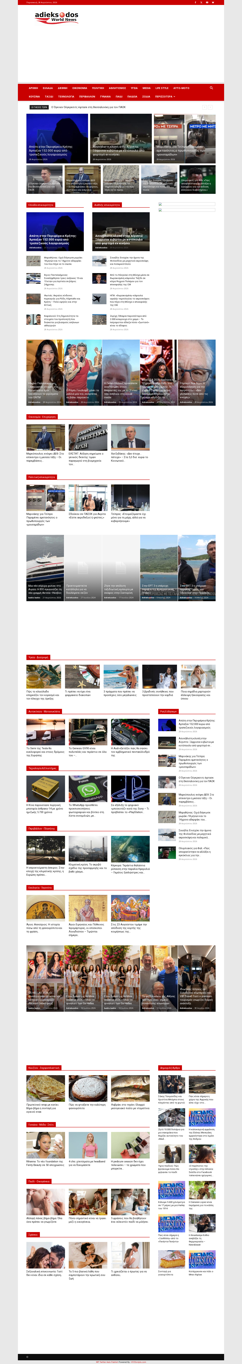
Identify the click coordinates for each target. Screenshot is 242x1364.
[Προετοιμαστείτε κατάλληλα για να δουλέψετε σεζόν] (83, 568)
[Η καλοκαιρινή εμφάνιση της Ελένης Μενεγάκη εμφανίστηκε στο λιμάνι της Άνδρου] (202, 1117)
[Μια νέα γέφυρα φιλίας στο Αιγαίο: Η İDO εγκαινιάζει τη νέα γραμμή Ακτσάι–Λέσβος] (45, 568)
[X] (201, 2)
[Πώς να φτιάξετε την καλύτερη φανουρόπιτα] (88, 1088)
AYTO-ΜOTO (181, 88)
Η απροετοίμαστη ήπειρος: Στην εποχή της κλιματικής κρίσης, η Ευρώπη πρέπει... (45, 871)
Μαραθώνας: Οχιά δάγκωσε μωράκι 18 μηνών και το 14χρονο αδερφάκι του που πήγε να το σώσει (63, 260)
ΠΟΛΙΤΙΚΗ (98, 88)
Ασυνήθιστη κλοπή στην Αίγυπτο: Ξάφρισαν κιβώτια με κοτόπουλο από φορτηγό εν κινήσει (119, 239)
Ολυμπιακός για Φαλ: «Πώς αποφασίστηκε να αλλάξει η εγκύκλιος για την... (195, 852)
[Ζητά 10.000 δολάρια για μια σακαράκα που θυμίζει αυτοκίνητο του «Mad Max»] (171, 1117)
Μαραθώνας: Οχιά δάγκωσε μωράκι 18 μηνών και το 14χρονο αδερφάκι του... (194, 816)
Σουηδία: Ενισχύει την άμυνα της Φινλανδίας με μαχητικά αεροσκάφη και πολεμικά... (195, 834)
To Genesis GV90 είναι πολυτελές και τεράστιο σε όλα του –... (87, 752)
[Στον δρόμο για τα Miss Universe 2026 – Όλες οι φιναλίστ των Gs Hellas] (83, 978)
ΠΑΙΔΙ (119, 96)
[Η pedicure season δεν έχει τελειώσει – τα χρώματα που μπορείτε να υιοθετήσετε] (130, 1145)
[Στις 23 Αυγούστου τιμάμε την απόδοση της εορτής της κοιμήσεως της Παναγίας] (130, 908)
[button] (211, 88)
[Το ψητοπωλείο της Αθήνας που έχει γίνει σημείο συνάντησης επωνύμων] (159, 978)
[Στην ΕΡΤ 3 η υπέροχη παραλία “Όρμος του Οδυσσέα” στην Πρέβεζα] (197, 568)
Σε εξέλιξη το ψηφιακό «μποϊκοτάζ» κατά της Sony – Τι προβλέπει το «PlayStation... (130, 809)
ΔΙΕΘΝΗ (62, 88)
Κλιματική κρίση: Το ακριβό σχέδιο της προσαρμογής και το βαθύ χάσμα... (88, 868)
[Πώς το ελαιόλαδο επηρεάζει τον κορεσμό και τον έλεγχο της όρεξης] (43, 677)
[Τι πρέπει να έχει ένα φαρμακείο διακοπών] (82, 677)
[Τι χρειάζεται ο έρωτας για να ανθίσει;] (130, 1255)
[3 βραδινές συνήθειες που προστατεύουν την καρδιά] (159, 677)
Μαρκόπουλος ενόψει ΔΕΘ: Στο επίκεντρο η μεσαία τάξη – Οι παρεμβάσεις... (45, 457)
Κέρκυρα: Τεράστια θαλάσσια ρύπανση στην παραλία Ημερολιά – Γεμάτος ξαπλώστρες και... (130, 869)
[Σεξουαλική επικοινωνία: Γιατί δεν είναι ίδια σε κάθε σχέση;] (45, 1255)
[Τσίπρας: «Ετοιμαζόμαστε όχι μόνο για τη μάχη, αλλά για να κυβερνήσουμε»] (130, 497)
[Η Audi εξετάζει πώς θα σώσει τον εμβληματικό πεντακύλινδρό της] (130, 732)
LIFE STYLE (162, 88)
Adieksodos (35, 247)
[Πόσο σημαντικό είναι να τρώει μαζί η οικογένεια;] (88, 1202)
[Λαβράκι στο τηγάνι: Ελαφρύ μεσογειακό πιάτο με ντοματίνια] (130, 1088)
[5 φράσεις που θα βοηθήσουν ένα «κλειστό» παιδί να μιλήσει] (130, 1202)
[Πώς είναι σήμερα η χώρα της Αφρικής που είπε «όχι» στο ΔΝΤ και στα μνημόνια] (202, 1084)
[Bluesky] (213, 2)
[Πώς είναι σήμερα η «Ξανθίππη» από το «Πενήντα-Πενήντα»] (171, 1223)
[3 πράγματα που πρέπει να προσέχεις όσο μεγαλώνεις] (121, 677)
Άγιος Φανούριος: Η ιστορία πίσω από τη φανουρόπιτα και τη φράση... (44, 928)
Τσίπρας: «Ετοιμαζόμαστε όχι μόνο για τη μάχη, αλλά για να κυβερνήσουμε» (128, 517)
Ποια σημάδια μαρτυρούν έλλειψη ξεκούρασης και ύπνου (195, 695)
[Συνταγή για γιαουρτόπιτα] (171, 1259)
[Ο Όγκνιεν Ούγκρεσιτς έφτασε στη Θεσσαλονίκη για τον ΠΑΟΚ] (44, 179)
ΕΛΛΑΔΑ (48, 88)
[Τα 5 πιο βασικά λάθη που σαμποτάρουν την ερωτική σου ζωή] (88, 1255)
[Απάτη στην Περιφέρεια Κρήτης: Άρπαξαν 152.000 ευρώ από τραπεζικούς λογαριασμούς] (57, 138)
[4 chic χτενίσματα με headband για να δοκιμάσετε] (88, 1145)
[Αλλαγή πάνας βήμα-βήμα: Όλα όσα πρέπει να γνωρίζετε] (45, 1202)
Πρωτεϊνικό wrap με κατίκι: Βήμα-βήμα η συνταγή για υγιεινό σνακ (42, 1108)
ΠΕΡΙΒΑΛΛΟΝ (87, 96)
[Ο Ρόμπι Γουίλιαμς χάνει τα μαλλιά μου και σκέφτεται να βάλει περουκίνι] (83, 373)
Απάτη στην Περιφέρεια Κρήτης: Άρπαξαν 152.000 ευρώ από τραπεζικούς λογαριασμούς (53, 239)
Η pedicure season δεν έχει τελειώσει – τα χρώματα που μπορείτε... (128, 1165)
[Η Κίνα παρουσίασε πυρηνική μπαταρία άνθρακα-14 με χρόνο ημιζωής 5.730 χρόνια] (45, 789)
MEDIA (147, 88)
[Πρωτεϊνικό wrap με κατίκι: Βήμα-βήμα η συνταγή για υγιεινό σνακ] (45, 1088)
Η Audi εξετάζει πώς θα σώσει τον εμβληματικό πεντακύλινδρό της (130, 752)
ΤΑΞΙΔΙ (49, 96)
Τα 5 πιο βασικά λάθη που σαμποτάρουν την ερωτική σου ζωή (87, 1275)
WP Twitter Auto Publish (107, 1362)
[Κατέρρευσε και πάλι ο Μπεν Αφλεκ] (202, 1259)
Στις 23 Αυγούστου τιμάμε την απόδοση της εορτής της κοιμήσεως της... (129, 928)
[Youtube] (207, 2)
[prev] (204, 107)
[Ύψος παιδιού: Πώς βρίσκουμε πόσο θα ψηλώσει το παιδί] (171, 1154)
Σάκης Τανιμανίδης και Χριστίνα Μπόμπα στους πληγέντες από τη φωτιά (171, 1099)
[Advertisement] (121, 57)
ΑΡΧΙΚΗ (33, 88)
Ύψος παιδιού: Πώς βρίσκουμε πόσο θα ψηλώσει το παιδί (168, 1169)
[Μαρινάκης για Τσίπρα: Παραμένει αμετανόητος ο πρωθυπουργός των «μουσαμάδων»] (185, 138)
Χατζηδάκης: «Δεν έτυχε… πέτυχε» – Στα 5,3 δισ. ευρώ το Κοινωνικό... (129, 457)
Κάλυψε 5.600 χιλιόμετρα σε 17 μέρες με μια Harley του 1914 (171, 1205)
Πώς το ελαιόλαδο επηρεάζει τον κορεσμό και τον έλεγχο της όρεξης (42, 695)
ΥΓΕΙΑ (134, 88)
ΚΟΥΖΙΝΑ (34, 96)
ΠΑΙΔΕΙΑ (132, 96)
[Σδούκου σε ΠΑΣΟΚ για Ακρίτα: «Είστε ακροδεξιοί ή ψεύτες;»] (88, 497)
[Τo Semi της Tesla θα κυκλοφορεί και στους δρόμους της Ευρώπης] (45, 732)
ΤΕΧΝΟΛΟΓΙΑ (66, 96)
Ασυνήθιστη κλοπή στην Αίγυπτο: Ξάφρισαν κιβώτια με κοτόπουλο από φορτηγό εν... (196, 742)
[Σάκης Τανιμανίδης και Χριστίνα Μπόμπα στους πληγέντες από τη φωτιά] (171, 1084)
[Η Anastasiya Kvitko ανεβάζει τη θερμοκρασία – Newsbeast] (202, 1223)
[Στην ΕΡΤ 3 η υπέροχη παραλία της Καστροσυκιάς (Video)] (159, 568)
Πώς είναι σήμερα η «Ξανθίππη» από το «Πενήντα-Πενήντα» (168, 1238)
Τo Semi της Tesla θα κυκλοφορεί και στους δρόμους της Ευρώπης (45, 752)
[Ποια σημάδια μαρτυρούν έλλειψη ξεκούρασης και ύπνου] (198, 677)
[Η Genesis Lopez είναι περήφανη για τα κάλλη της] (202, 1190)
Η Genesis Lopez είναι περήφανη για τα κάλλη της (201, 1205)
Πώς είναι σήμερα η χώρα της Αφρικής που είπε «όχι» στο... (201, 1099)
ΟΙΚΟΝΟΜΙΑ (79, 88)
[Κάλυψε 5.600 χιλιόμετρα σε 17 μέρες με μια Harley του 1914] (171, 1190)
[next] (210, 107)
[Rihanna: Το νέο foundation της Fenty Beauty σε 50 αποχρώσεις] (45, 1145)
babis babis (34, 597)
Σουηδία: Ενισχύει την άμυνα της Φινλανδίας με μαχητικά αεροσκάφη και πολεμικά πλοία (129, 260)
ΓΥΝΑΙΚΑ (105, 96)
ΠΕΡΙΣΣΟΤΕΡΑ (163, 96)
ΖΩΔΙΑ (146, 96)
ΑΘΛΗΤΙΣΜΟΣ (117, 88)
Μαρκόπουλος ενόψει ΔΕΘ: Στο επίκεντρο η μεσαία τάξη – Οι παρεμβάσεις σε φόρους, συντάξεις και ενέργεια (117, 107)
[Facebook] (195, 2)
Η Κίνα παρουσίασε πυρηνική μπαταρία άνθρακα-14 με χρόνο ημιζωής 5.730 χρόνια (44, 809)
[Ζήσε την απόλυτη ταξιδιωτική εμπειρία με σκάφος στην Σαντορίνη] (121, 568)
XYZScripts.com (138, 1362)
